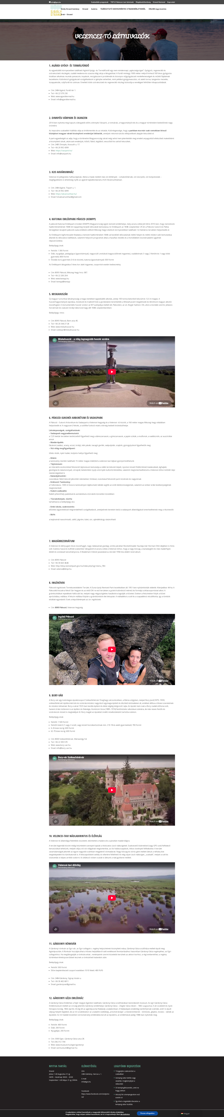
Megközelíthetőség (143, 2)
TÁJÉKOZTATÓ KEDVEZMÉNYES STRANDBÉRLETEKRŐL (123, 9)
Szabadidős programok (99, 2)
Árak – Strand (66, 15)
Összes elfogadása (147, 1113)
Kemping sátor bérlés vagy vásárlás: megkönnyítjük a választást (126, 1081)
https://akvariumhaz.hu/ (66, 194)
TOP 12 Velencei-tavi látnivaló (122, 2)
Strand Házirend (159, 2)
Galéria (94, 9)
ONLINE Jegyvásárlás (157, 9)
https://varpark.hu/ (64, 150)
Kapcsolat (171, 2)
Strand (85, 9)
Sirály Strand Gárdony (70, 9)
